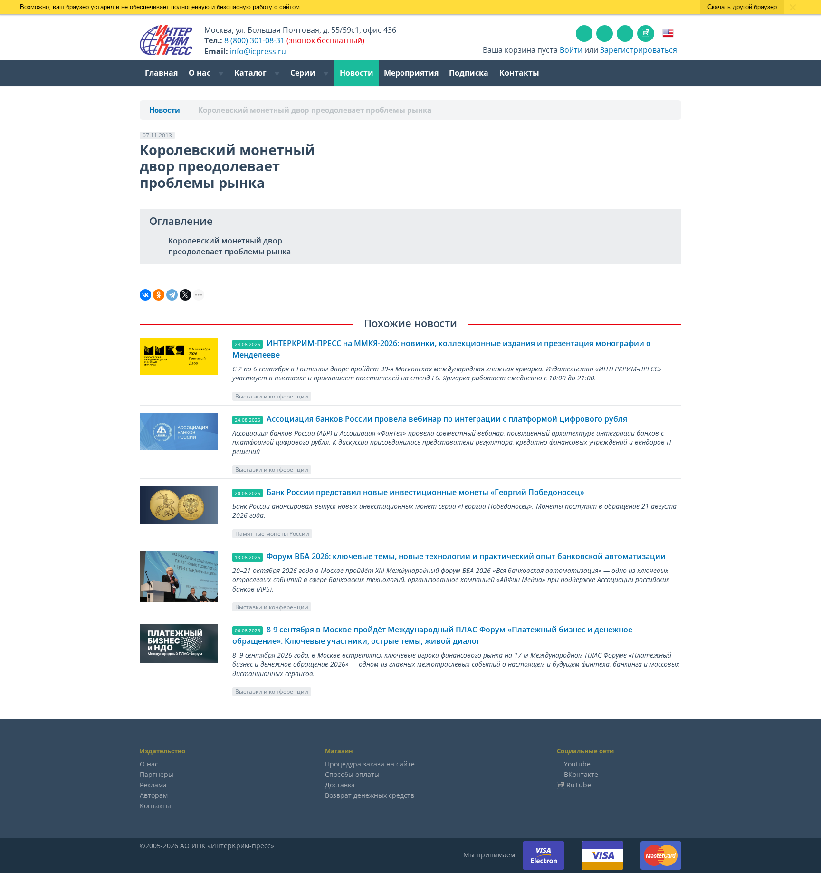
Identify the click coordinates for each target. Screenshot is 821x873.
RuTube (578, 784)
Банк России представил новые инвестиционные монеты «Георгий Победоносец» (425, 492)
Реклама (153, 784)
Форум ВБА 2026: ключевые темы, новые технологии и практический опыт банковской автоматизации (466, 556)
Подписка (468, 73)
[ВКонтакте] (145, 295)
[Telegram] (172, 295)
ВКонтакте (581, 774)
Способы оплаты (352, 774)
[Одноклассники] (158, 295)
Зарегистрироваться (638, 50)
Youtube (577, 763)
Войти (571, 50)
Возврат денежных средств (369, 795)
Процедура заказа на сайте (370, 763)
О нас (200, 73)
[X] (185, 295)
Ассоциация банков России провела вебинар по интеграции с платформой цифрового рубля (447, 419)
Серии (303, 73)
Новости (356, 73)
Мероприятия (411, 73)
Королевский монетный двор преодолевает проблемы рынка (229, 246)
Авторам (154, 795)
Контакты (519, 73)
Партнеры (156, 774)
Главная (161, 73)
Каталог (251, 73)
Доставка (340, 784)
